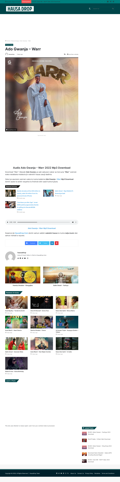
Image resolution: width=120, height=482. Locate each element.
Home (8, 41)
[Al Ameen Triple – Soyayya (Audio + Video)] (67, 322)
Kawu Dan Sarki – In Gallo (64, 352)
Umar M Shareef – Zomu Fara (39, 310)
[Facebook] (21, 258)
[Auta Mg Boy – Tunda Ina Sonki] (16, 302)
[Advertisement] (60, 24)
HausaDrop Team (35, 473)
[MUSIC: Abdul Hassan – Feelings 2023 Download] (84, 434)
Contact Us (80, 473)
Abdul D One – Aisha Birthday (14, 371)
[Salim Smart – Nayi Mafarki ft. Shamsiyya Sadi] (48, 193)
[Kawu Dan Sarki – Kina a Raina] (67, 302)
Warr (59, 179)
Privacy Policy (89, 473)
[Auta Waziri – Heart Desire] (16, 322)
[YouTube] (25, 258)
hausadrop (11, 54)
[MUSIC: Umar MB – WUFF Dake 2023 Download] (84, 461)
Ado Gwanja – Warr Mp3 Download (42, 228)
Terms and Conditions (108, 473)
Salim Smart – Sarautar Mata (14, 352)
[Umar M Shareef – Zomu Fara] (41, 302)
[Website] (18, 258)
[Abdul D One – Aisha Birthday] (16, 363)
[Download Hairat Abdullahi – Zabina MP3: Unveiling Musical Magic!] (84, 454)
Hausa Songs (15, 41)
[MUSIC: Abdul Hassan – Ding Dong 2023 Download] (84, 447)
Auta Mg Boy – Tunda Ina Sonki (15, 310)
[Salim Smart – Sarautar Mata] (16, 343)
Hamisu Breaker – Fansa (38, 330)
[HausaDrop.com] (20, 8)
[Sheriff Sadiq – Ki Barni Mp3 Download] (84, 441)
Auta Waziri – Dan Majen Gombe (40, 352)
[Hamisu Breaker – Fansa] (41, 322)
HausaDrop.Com (21, 233)
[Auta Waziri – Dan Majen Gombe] (41, 343)
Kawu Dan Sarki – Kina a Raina (65, 310)
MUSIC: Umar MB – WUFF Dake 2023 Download (46, 1)
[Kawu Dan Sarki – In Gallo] (67, 343)
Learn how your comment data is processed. (42, 426)
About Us (73, 473)
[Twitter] (23, 258)
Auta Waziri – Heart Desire (13, 330)
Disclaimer (97, 473)
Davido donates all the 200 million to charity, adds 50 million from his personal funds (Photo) (28, 193)
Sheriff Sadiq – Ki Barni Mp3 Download (99, 439)
